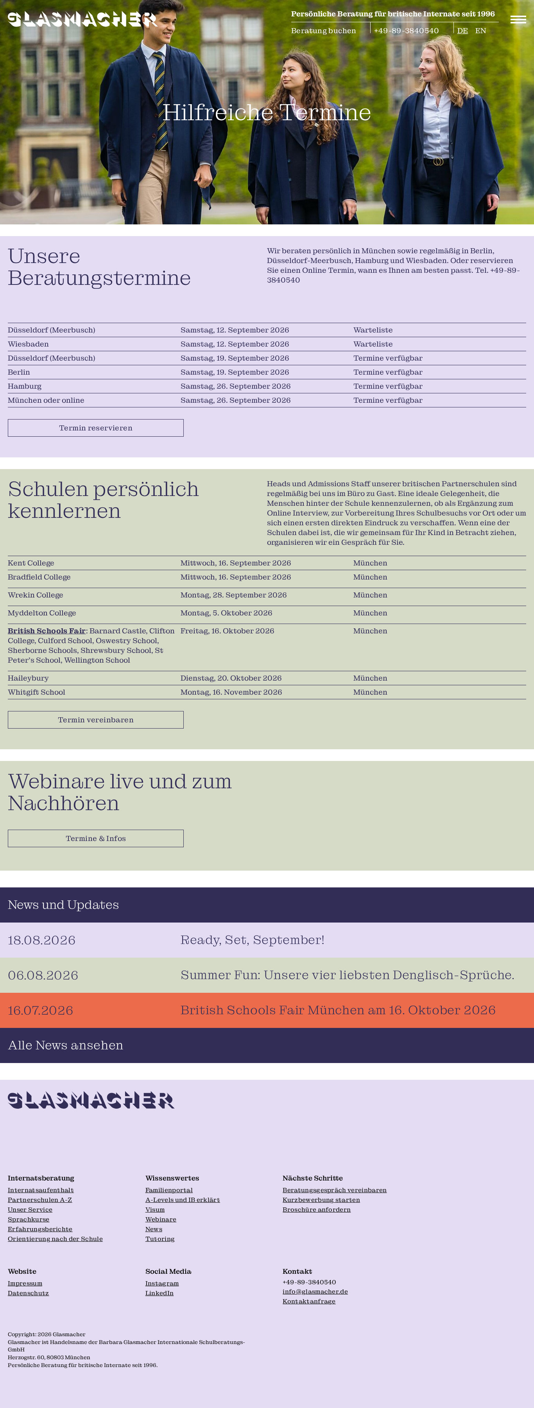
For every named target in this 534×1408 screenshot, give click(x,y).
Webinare (161, 1219)
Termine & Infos (96, 838)
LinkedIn (159, 1293)
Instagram (162, 1283)
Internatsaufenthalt (41, 1190)
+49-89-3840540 (406, 29)
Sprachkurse (29, 1219)
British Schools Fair (47, 631)
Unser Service (30, 1209)
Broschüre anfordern (317, 1209)
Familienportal (169, 1190)
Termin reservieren (96, 428)
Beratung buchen (324, 29)
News (153, 1229)
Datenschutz (28, 1293)
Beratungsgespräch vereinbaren (335, 1190)
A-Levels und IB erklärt (182, 1200)
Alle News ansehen (66, 1045)
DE (462, 29)
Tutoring (160, 1239)
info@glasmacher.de (315, 1291)
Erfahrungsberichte (40, 1229)
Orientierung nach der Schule (55, 1239)
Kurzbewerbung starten (321, 1200)
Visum (155, 1209)
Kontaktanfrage (309, 1301)
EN (481, 29)
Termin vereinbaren (96, 720)
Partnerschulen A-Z (40, 1200)
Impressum (25, 1283)
